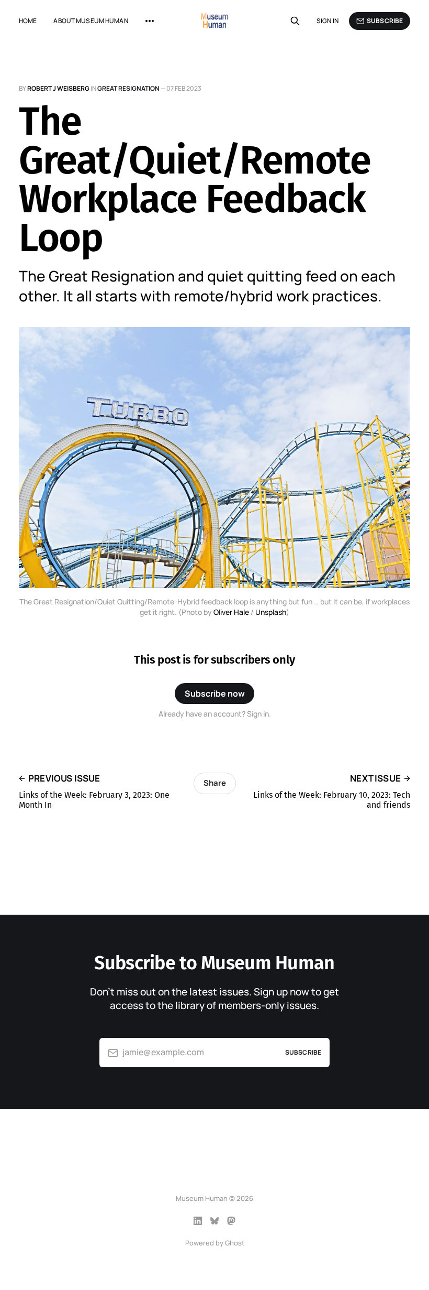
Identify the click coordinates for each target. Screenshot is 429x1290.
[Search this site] (295, 21)
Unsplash (270, 612)
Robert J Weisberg (58, 88)
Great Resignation (128, 88)
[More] (149, 21)
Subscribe (385, 20)
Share (215, 782)
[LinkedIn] (198, 1221)
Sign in (327, 20)
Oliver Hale (231, 612)
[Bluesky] (214, 1221)
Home (28, 20)
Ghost (234, 1243)
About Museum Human (90, 20)
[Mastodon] (231, 1221)
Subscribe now (215, 693)
